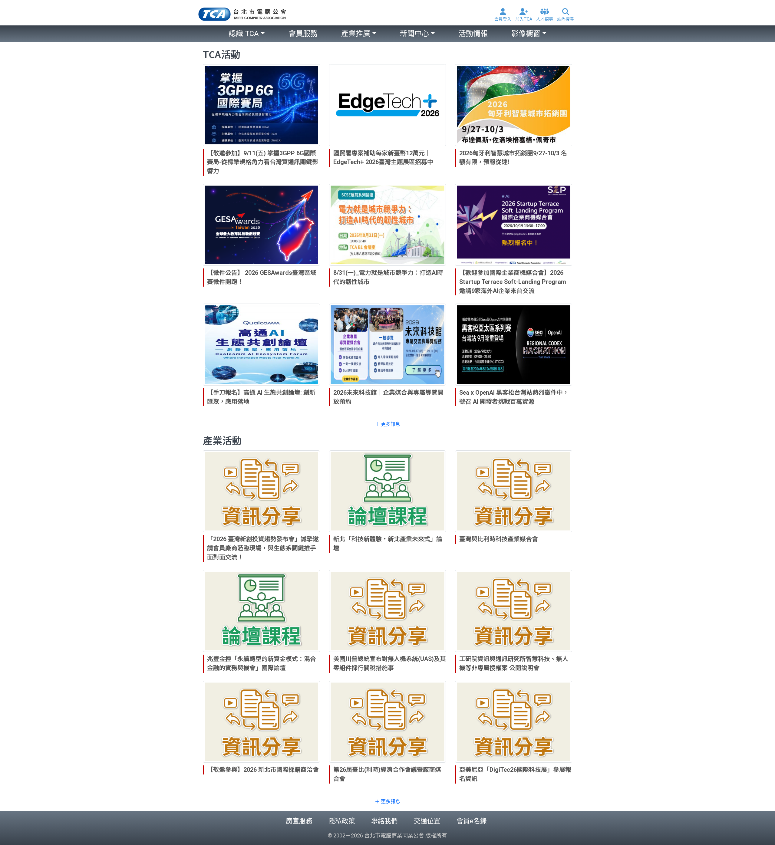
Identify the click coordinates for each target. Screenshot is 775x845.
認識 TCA (244, 33)
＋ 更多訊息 (387, 424)
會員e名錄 (472, 821)
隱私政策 (341, 821)
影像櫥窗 (525, 33)
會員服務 (303, 33)
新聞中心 (414, 33)
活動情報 (473, 33)
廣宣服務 (299, 821)
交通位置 (427, 821)
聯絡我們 (384, 821)
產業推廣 (355, 33)
